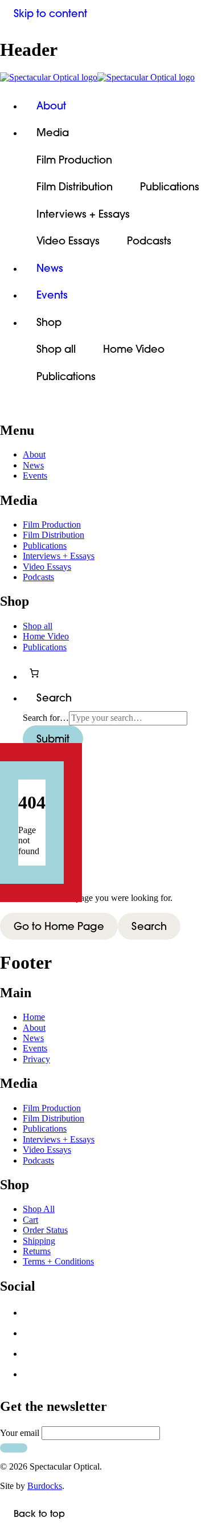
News (49, 268)
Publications (169, 186)
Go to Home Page (59, 926)
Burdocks (44, 1486)
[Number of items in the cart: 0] (34, 673)
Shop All (39, 1209)
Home (34, 1017)
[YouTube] (33, 1377)
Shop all (56, 349)
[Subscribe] (13, 1447)
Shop (48, 322)
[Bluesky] (33, 1336)
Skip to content (50, 13)
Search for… (46, 718)
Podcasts (149, 240)
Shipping (39, 1241)
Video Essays (68, 240)
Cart (30, 1220)
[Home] (111, 77)
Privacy (36, 1059)
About (51, 105)
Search (149, 926)
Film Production (74, 159)
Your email (19, 1433)
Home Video (134, 349)
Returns (37, 1251)
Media (52, 132)
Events (52, 294)
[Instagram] (33, 1357)
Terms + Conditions (58, 1261)
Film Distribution (74, 186)
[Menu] (13, 406)
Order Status (45, 1230)
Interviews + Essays (83, 214)
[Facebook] (33, 1315)
